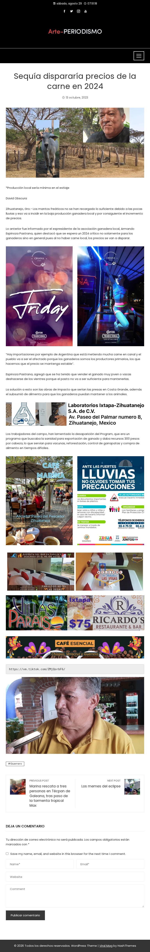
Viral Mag (105, 946)
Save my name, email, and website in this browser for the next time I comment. (68, 854)
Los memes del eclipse (101, 784)
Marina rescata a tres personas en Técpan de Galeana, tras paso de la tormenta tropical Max (49, 793)
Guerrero (16, 763)
